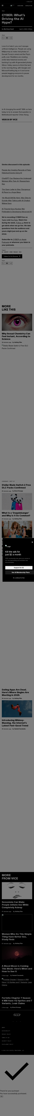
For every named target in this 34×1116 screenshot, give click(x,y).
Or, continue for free (19, 578)
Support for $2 (19, 567)
